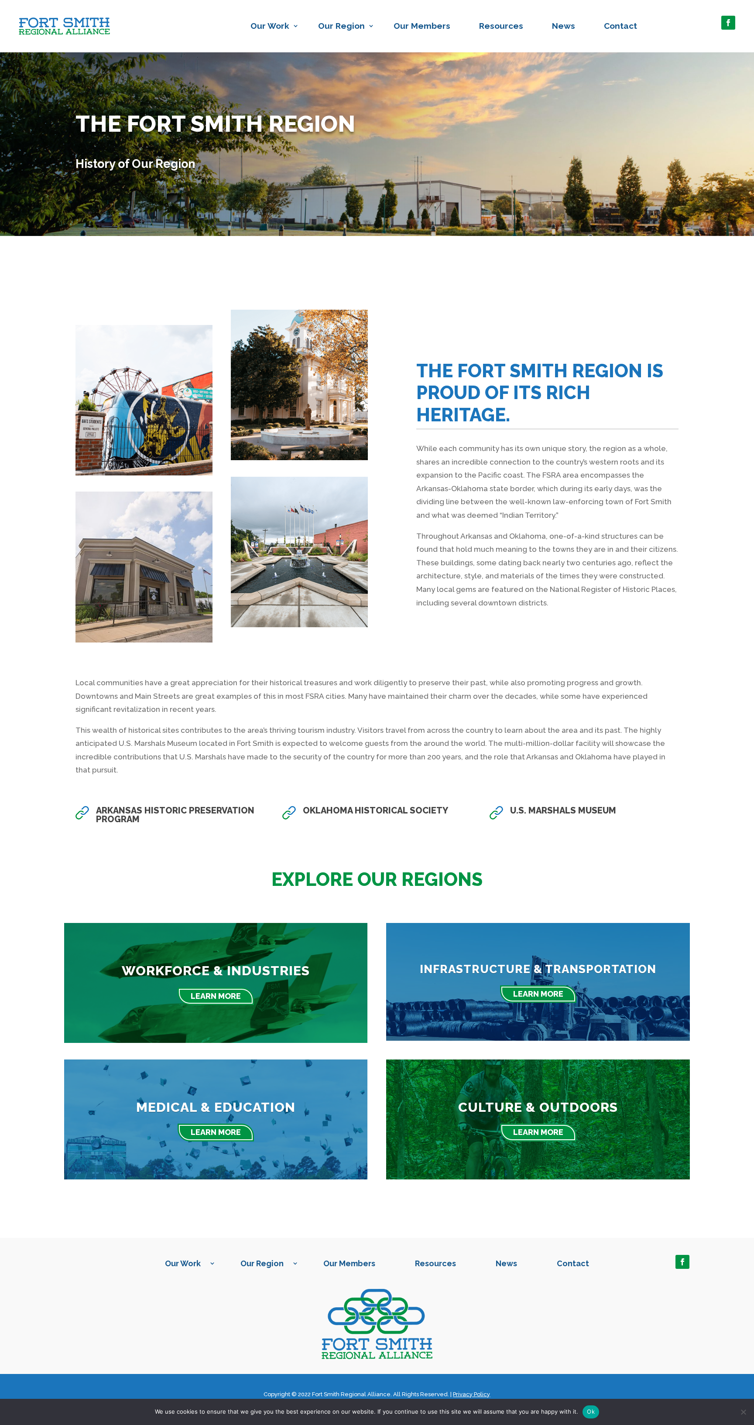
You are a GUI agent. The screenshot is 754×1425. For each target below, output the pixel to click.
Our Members (422, 26)
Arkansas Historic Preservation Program (175, 814)
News (563, 26)
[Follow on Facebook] (728, 23)
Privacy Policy (471, 1394)
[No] (743, 1412)
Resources (501, 26)
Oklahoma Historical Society (375, 810)
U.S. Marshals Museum (563, 810)
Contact (620, 26)
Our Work (269, 26)
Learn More (216, 996)
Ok (591, 1411)
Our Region (341, 26)
